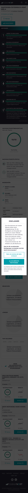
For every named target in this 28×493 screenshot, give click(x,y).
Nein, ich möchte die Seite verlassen (14, 255)
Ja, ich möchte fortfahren (14, 262)
